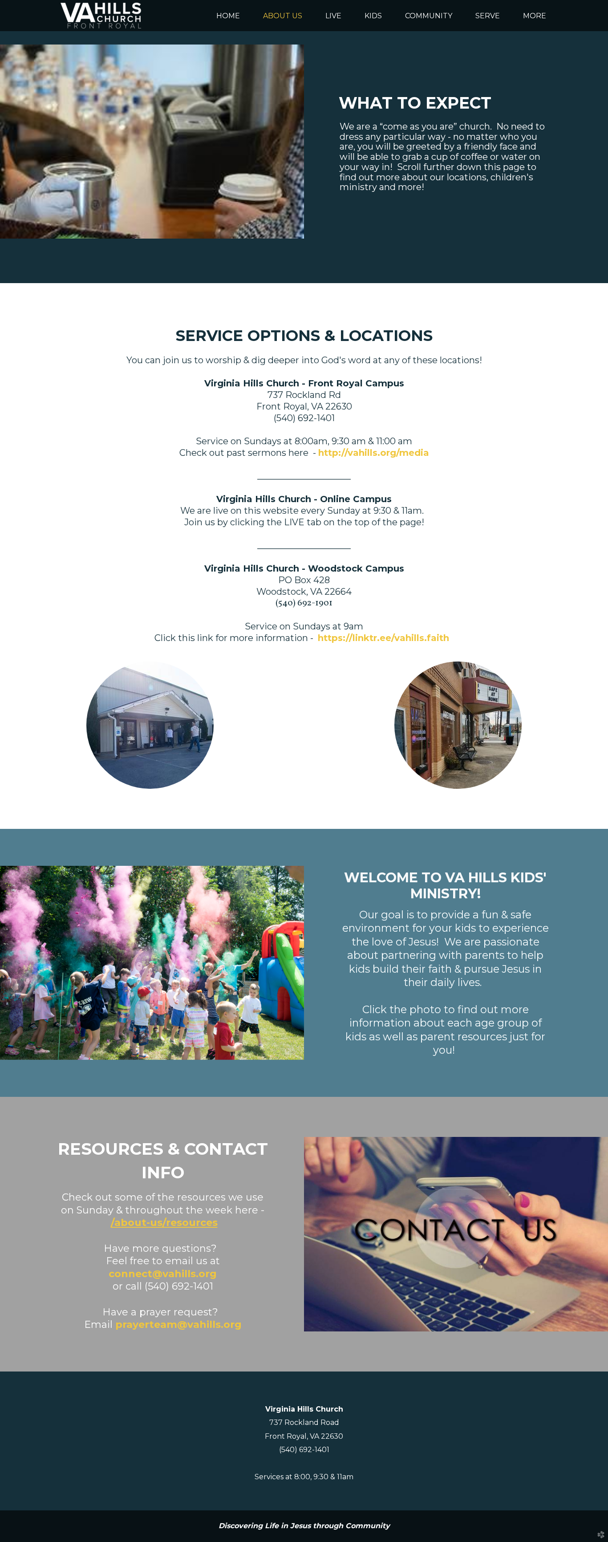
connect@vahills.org (163, 1274)
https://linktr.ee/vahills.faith (383, 638)
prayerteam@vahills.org (178, 1325)
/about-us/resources (164, 1223)
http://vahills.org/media (373, 452)
